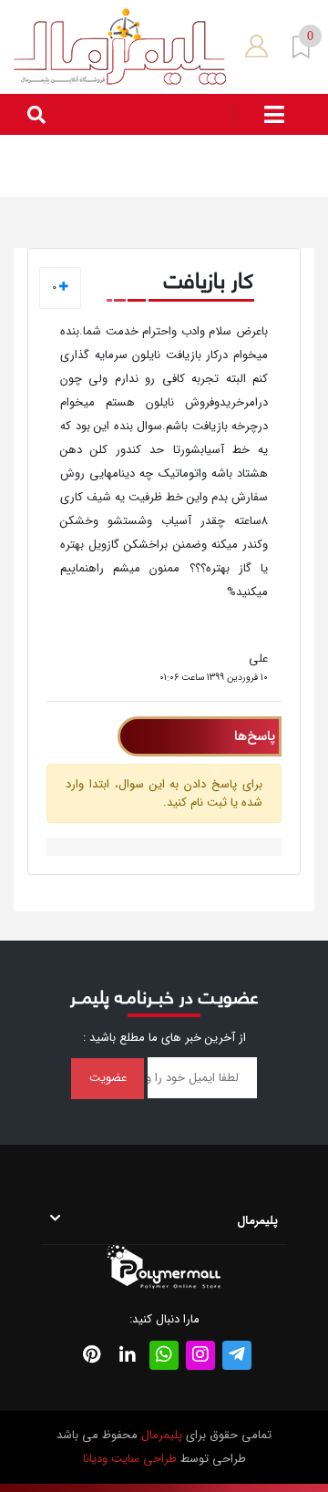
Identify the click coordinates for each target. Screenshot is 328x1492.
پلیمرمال (161, 1435)
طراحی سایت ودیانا (130, 1458)
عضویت (108, 1077)
